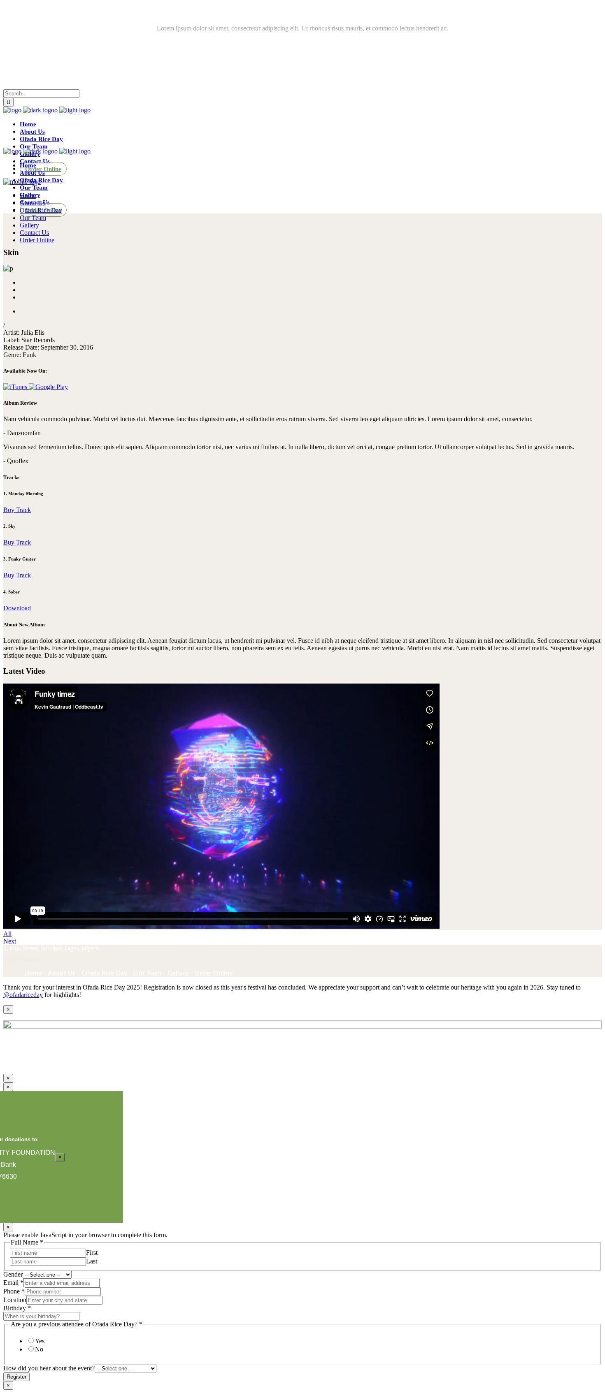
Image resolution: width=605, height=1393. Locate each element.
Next (9, 941)
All (7, 933)
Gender (13, 1274)
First (92, 1252)
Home (33, 973)
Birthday (17, 1308)
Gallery (178, 973)
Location (14, 1299)
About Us (61, 973)
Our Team (147, 973)
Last (91, 1261)
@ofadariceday (23, 994)
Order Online (213, 973)
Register (16, 1377)
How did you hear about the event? (49, 1368)
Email (13, 1282)
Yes (39, 1340)
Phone (14, 1291)
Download (17, 608)
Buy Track (17, 509)
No (39, 1349)
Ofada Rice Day (104, 973)
